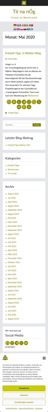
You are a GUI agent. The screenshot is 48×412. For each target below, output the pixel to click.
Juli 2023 (12, 238)
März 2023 (12, 254)
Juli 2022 (12, 266)
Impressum (38, 408)
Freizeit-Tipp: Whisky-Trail (19, 145)
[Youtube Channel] (26, 343)
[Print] (29, 107)
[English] (18, 25)
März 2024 (12, 222)
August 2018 (13, 319)
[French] (21, 25)
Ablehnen (24, 395)
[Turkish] (31, 25)
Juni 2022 (12, 271)
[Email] (19, 107)
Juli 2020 (12, 307)
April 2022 (12, 279)
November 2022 (15, 258)
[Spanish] (24, 25)
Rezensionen (13, 170)
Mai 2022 (12, 274)
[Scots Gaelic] (31, 29)
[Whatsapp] (19, 102)
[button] (44, 358)
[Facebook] (9, 102)
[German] (15, 25)
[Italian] (28, 25)
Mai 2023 (12, 246)
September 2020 (15, 299)
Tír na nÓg (24, 11)
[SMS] (24, 107)
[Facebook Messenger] (14, 102)
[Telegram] (24, 102)
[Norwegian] (18, 29)
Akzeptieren (24, 388)
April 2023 (12, 250)
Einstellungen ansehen (24, 402)
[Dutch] (15, 29)
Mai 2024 (12, 218)
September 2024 (15, 210)
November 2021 (15, 283)
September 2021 (15, 287)
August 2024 (13, 214)
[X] (39, 102)
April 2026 (12, 202)
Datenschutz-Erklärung (26, 408)
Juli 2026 (12, 198)
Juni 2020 (12, 311)
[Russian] (24, 29)
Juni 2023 (12, 242)
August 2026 (13, 194)
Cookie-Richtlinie (11, 408)
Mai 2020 (12, 315)
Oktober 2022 (14, 262)
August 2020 (13, 303)
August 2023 (13, 234)
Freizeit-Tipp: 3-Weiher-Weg (23, 53)
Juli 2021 (12, 295)
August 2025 (13, 206)
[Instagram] (29, 102)
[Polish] (21, 29)
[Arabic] (28, 29)
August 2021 (13, 291)
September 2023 (15, 230)
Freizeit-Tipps (13, 113)
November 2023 (15, 226)
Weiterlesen (33, 96)
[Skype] (34, 102)
